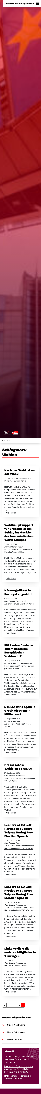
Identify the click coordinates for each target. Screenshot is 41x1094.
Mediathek (21, 721)
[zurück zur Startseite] (11, 432)
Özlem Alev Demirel (16, 1025)
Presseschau (21, 775)
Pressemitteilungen (23, 601)
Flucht (29, 549)
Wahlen (23, 481)
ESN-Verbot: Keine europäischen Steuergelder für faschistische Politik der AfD (18, 1069)
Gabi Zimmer (9, 601)
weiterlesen (11, 513)
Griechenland (29, 778)
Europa (17, 481)
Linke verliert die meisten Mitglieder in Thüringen (20, 952)
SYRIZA (27, 724)
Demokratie (8, 481)
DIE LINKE (8, 965)
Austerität (8, 604)
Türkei (14, 552)
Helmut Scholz (25, 478)
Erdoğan (7, 549)
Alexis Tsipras (9, 724)
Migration (8, 552)
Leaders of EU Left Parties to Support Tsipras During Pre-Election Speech (18, 830)
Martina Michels (10, 547)
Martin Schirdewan (16, 1032)
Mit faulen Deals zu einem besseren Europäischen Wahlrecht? (18, 650)
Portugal (16, 604)
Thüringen (18, 965)
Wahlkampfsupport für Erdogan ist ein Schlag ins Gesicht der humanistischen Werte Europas (19, 532)
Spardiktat (24, 604)
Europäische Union (19, 549)
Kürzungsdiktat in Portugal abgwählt (18, 592)
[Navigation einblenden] (37, 3)
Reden (20, 547)
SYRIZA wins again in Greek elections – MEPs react (19, 710)
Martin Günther (14, 1040)
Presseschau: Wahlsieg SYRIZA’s (18, 766)
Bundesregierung (11, 666)
